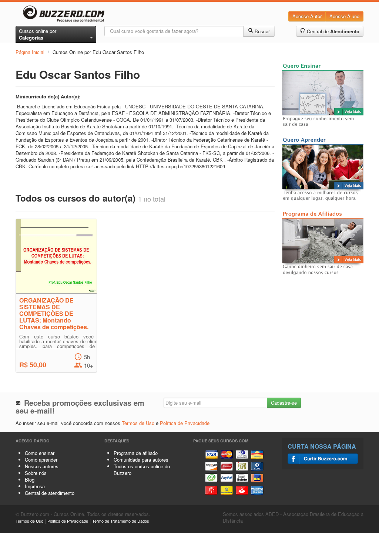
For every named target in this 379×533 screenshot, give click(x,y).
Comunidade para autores (141, 459)
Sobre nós (36, 472)
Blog (29, 479)
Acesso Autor (307, 16)
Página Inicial (30, 51)
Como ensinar (39, 452)
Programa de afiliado (136, 452)
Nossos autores (41, 466)
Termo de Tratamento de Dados (120, 521)
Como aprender (41, 459)
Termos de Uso (138, 422)
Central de (332, 31)
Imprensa (35, 486)
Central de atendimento (49, 492)
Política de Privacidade (184, 422)
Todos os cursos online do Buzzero (142, 469)
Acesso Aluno (344, 16)
